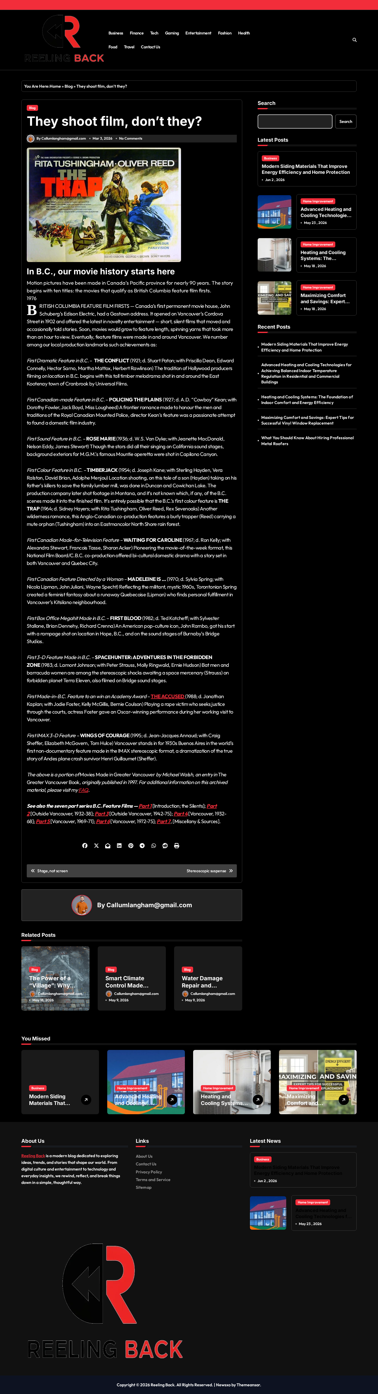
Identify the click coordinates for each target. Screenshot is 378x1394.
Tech (154, 32)
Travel (129, 46)
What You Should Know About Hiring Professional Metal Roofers (307, 440)
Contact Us (150, 46)
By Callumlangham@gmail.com (61, 138)
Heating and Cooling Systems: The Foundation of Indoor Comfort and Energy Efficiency (307, 399)
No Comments (130, 138)
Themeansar (248, 1384)
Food (113, 46)
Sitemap (143, 1187)
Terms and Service (153, 1179)
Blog (69, 86)
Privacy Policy (149, 1171)
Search (266, 103)
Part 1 (145, 806)
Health (244, 32)
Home (55, 86)
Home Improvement (318, 201)
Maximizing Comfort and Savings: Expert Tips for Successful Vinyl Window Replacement (307, 420)
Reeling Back (33, 1155)
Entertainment (198, 32)
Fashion (225, 32)
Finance (137, 32)
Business (116, 32)
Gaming (172, 32)
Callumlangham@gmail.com (149, 905)
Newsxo (223, 1384)
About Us (144, 1156)
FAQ (83, 790)
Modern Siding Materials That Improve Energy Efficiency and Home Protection (306, 169)
